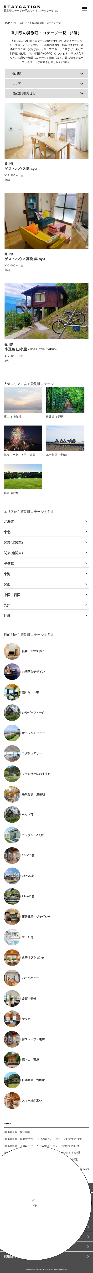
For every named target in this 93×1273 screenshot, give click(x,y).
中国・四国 (19, 22)
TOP (7, 22)
